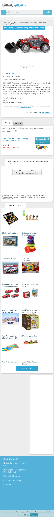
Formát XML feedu (11, 476)
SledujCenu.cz (7, 22)
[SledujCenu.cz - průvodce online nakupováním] (17, 5)
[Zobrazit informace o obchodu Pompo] (42, 147)
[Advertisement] (40, 413)
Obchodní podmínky (12, 480)
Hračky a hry (18, 22)
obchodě (46, 112)
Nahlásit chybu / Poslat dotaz (14, 464)
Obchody (7, 123)
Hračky (25, 22)
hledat (47, 12)
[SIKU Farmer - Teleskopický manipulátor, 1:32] (27, 54)
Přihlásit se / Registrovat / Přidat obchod (14, 471)
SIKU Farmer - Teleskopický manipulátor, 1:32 (15, 139)
